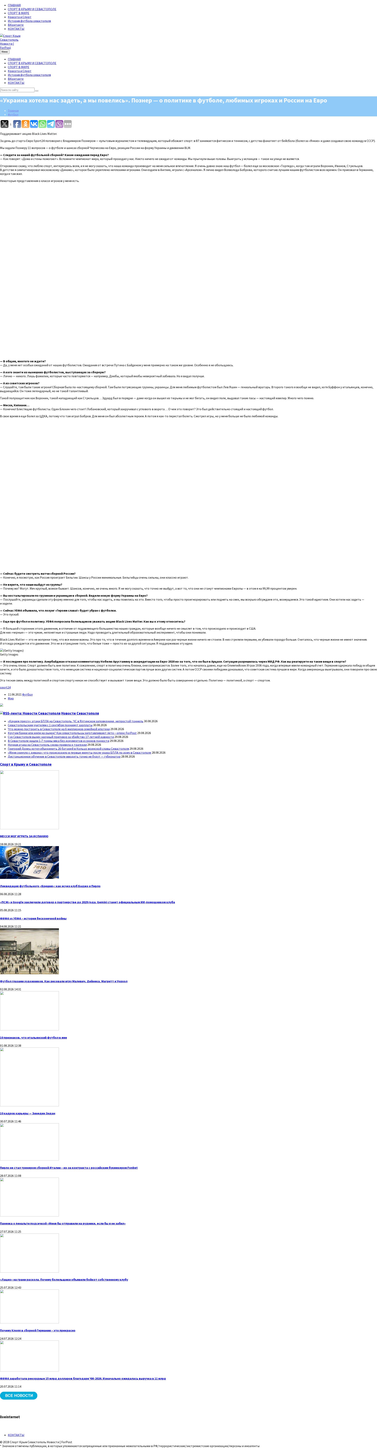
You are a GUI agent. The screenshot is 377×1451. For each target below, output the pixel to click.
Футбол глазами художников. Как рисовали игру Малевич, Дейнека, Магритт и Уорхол (63, 981)
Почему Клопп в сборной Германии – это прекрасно (37, 1330)
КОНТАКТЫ (16, 29)
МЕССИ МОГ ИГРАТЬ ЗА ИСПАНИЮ (24, 836)
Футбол (13, 114)
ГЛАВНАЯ (14, 5)
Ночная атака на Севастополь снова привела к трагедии (47, 745)
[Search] (36, 90)
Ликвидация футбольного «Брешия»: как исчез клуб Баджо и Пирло (50, 886)
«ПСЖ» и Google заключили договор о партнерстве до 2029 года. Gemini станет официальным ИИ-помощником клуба (87, 902)
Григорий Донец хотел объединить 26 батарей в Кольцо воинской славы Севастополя (68, 749)
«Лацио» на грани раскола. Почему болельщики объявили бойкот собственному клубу (64, 1279)
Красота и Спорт (19, 17)
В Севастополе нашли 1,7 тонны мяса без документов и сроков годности (58, 741)
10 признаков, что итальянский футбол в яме (33, 1037)
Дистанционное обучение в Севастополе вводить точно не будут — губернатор (64, 756)
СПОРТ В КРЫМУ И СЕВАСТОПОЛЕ (32, 9)
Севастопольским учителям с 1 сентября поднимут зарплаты (50, 725)
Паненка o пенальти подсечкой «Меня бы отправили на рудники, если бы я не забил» (63, 1223)
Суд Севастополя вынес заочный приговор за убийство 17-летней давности (61, 737)
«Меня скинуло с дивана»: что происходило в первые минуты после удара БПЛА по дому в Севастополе (79, 752)
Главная (13, 110)
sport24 (5, 687)
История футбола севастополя (29, 21)
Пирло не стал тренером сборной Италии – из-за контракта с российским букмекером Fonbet (69, 1168)
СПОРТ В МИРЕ (18, 13)
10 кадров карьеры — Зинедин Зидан (27, 1113)
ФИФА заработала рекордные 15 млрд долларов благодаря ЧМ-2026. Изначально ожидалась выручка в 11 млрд (83, 1378)
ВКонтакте (16, 25)
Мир (11, 698)
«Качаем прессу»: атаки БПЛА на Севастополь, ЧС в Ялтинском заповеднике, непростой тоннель (75, 721)
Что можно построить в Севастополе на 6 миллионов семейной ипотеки (59, 729)
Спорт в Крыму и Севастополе (26, 764)
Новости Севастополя (80, 713)
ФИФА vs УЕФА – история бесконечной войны (33, 918)
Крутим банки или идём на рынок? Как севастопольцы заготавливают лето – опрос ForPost (72, 733)
